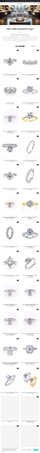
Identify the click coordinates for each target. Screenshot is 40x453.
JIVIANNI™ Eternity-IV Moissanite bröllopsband (10, 246)
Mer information (23, 449)
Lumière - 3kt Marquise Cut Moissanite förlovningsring (10, 275)
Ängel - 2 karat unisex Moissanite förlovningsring (30, 392)
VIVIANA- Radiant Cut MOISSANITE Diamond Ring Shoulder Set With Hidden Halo (10, 217)
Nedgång (29, 449)
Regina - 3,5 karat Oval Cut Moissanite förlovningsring (10, 392)
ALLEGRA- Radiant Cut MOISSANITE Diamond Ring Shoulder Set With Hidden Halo (30, 305)
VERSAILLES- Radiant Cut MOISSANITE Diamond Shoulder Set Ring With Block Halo (10, 334)
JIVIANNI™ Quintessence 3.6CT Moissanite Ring (30, 74)
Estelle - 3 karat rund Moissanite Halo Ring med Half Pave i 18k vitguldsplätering (30, 363)
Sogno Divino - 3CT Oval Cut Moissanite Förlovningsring (30, 246)
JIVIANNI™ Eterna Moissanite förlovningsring (10, 74)
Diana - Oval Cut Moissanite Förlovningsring (10, 160)
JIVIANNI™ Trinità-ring (10, 102)
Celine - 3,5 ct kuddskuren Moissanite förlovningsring (30, 131)
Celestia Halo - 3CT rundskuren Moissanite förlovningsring (30, 276)
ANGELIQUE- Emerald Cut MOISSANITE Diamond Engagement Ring (30, 421)
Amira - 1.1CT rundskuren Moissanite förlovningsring (10, 420)
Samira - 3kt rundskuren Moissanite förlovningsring (30, 102)
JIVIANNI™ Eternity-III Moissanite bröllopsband (30, 188)
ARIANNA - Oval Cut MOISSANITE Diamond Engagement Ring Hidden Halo (10, 305)
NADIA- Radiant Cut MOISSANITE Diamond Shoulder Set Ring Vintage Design (30, 334)
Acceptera (35, 449)
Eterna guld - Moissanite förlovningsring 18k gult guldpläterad (30, 217)
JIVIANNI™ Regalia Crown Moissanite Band (30, 160)
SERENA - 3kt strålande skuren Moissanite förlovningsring (10, 131)
